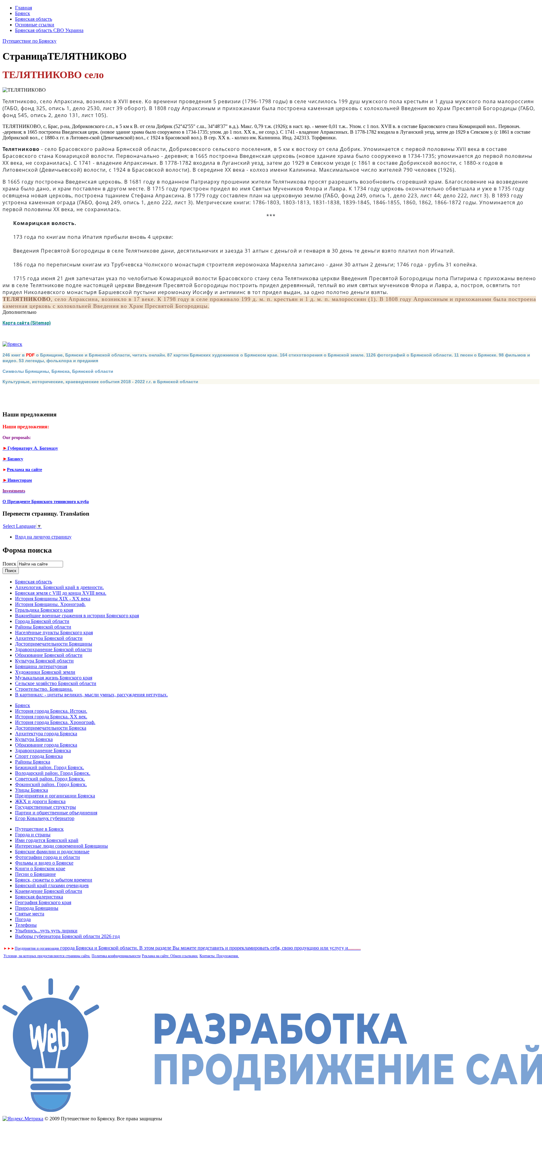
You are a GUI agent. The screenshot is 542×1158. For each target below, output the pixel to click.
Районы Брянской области (43, 627)
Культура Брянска (34, 739)
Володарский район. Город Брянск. (52, 773)
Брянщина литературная (41, 666)
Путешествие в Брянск (39, 829)
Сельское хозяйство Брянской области (55, 683)
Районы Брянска (32, 761)
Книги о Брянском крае (40, 868)
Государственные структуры (45, 807)
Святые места (29, 913)
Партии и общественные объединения (56, 812)
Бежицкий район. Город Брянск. (49, 767)
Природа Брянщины (36, 908)
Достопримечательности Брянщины (53, 643)
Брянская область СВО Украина (49, 30)
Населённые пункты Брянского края (54, 632)
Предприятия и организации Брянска (55, 795)
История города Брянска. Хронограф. (55, 722)
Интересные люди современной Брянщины (61, 846)
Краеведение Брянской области (48, 891)
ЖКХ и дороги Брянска (40, 801)
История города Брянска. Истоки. (51, 711)
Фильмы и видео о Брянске (44, 863)
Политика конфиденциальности (116, 956)
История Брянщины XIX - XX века (52, 598)
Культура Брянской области (44, 660)
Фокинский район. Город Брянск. (51, 784)
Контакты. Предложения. (219, 956)
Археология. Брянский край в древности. (59, 587)
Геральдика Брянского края (44, 610)
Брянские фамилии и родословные (52, 851)
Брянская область (33, 19)
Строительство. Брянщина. (44, 689)
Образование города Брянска (46, 745)
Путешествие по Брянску (29, 41)
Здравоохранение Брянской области (53, 649)
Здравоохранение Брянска (43, 750)
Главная (23, 7)
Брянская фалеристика (39, 896)
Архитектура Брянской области (48, 638)
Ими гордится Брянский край (46, 840)
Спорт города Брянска (39, 756)
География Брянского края (43, 902)
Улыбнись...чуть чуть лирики (46, 930)
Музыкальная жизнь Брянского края (53, 677)
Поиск (10, 563)
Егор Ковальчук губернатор (44, 818)
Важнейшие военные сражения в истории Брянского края (77, 615)
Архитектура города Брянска (46, 733)
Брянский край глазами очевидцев (52, 885)
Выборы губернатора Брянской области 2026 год (67, 936)
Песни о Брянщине (35, 874)
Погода (23, 919)
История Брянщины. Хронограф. (50, 604)
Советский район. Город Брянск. (50, 778)
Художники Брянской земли (45, 672)
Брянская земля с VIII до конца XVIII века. (60, 593)
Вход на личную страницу (43, 536)
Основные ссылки (34, 24)
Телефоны (26, 925)
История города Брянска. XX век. (51, 716)
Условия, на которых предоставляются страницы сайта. (46, 956)
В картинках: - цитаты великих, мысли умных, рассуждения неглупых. (91, 694)
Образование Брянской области (48, 655)
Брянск (22, 13)
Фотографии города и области (47, 857)
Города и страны (32, 834)
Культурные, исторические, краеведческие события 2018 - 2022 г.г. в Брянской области (100, 381)
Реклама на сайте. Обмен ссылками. (170, 956)
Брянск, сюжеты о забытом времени (53, 879)
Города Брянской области (42, 621)
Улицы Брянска (31, 790)
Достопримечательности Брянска (50, 728)
